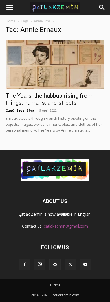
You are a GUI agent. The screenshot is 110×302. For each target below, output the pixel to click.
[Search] (102, 7)
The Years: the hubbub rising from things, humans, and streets (49, 99)
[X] (70, 264)
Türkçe (55, 285)
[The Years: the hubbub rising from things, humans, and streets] (55, 64)
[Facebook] (24, 264)
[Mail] (55, 264)
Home (11, 21)
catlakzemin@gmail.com (66, 226)
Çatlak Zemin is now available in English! (55, 214)
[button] (10, 7)
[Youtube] (85, 264)
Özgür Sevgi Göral (21, 110)
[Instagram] (39, 264)
